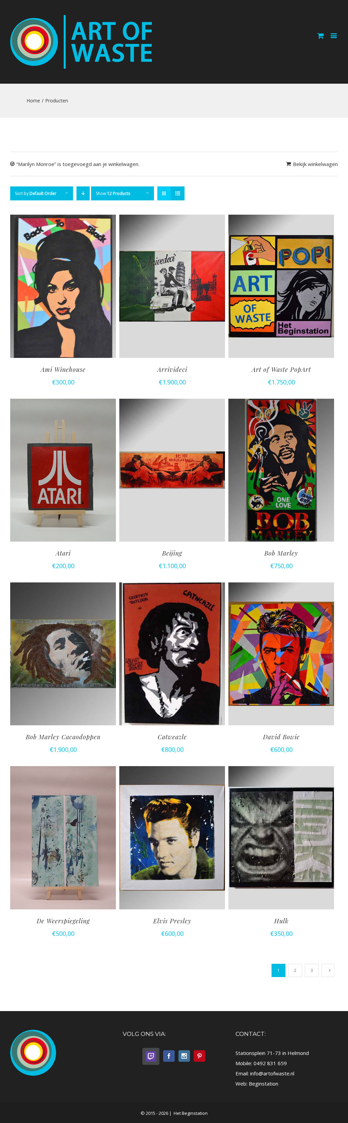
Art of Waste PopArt (281, 369)
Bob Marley (281, 553)
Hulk (281, 921)
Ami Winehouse (63, 369)
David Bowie (281, 737)
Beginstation (263, 1083)
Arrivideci (172, 369)
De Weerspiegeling (63, 921)
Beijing (172, 553)
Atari (63, 553)
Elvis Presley (172, 921)
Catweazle (172, 737)
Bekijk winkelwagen (315, 164)
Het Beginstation (190, 1113)
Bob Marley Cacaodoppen (63, 737)
